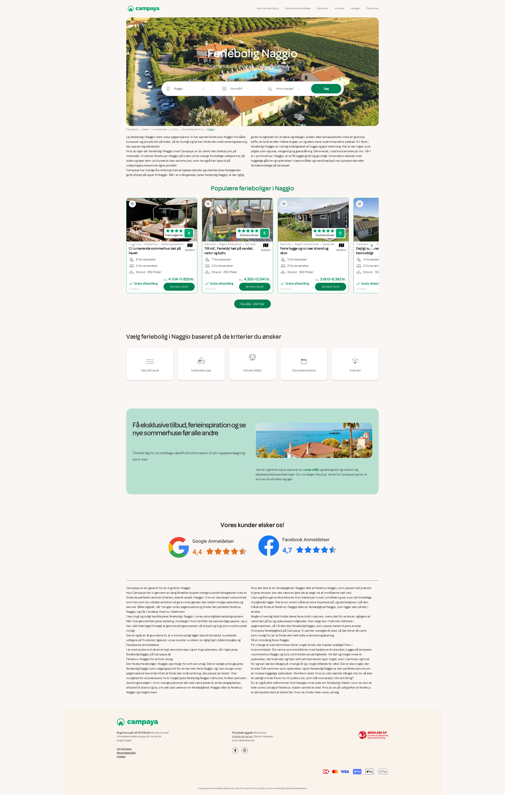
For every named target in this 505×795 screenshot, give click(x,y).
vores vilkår (311, 470)
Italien (145, 129)
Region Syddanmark (307, 244)
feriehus (365, 688)
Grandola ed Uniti (192, 129)
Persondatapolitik (126, 752)
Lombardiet (160, 129)
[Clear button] (203, 89)
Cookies (121, 756)
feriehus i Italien (290, 688)
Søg (326, 89)
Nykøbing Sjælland (172, 244)
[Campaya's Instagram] (244, 750)
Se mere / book (179, 286)
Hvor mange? (285, 89)
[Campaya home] (142, 9)
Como (174, 129)
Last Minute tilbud (268, 8)
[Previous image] (133, 246)
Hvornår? (236, 89)
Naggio (211, 129)
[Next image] (372, 246)
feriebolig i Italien (338, 683)
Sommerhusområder (298, 8)
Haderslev (329, 244)
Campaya (132, 129)
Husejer (355, 8)
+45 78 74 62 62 (141, 732)
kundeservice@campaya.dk (134, 736)
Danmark (210, 244)
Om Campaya (124, 749)
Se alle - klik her (252, 304)
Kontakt (339, 8)
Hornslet (250, 244)
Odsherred (150, 244)
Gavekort (322, 8)
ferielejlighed (273, 631)
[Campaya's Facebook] (235, 750)
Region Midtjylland (230, 244)
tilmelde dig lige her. (242, 736)
